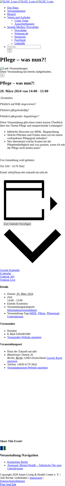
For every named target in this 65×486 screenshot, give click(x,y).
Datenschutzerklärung (12, 481)
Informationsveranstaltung (22, 310)
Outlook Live (7, 279)
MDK (33, 313)
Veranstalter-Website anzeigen (24, 337)
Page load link (8, 484)
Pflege (41, 313)
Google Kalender (10, 270)
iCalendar (5, 273)
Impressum (36, 477)
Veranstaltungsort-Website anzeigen (27, 367)
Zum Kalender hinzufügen (17, 224)
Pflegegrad (53, 313)
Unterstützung (15, 316)
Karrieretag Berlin (17, 462)
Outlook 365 (7, 276)
